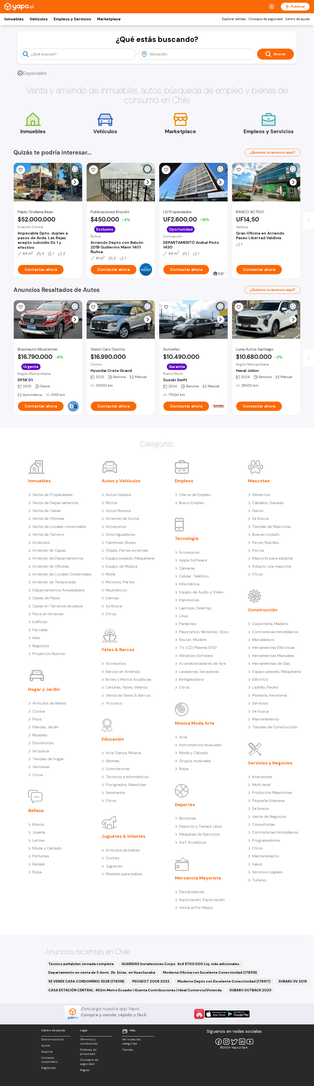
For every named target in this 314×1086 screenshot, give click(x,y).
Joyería (38, 832)
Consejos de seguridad (266, 19)
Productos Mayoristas (272, 792)
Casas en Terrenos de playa (57, 606)
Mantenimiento (265, 719)
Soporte (46, 1052)
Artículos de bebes (123, 850)
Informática (189, 584)
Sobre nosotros (52, 1039)
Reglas (85, 1070)
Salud (257, 864)
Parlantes (187, 623)
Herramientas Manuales (273, 655)
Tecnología (186, 538)
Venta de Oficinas (48, 518)
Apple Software (193, 560)
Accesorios (116, 526)
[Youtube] (250, 1042)
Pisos (37, 719)
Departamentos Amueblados (58, 590)
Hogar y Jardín (44, 689)
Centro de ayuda (297, 19)
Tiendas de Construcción (275, 727)
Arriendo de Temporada (54, 582)
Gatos (257, 510)
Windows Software (196, 655)
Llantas (112, 598)
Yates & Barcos (118, 650)
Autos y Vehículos (121, 481)
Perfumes (40, 856)
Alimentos (261, 494)
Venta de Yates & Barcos (128, 695)
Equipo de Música (121, 566)
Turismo (259, 880)
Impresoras (189, 599)
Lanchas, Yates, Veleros (127, 687)
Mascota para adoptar (272, 558)
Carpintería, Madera (270, 623)
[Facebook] (218, 1042)
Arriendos (41, 542)
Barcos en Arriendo (123, 671)
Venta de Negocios (269, 816)
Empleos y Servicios (72, 19)
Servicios (260, 703)
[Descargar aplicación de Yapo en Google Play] (238, 1014)
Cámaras (187, 568)
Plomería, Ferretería (269, 695)
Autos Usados (118, 494)
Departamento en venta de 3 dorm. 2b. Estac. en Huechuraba (101, 972)
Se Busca (114, 606)
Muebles (39, 735)
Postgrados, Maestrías (126, 784)
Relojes (38, 864)
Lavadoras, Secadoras (199, 671)
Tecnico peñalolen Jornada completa (81, 964)
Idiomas (112, 760)
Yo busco (114, 703)
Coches (112, 858)
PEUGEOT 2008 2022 (151, 981)
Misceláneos (263, 639)
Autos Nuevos (118, 510)
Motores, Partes (120, 582)
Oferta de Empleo (195, 494)
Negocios (40, 645)
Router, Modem (193, 639)
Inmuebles (14, 19)
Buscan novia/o (265, 534)
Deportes (185, 805)
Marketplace (109, 19)
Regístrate (48, 1068)
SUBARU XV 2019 (292, 981)
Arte (183, 737)
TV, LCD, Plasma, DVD (198, 647)
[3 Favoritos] (166, 307)
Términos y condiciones (89, 1041)
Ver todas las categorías (131, 1041)
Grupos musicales (195, 760)
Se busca (40, 751)
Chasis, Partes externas (127, 550)
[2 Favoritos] (93, 169)
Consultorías (263, 824)
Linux (183, 615)
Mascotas (259, 481)
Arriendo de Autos (122, 518)
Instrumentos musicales (200, 744)
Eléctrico (260, 679)
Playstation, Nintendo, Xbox (204, 631)
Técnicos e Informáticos (127, 776)
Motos (112, 502)
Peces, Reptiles (265, 542)
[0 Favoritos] (166, 169)
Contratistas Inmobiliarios (275, 631)
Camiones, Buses (121, 542)
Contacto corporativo (49, 1060)
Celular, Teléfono (194, 576)
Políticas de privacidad (88, 1052)
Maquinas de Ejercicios (199, 834)
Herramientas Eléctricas (273, 647)
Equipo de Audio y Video (201, 592)
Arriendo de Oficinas (50, 566)
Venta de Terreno (48, 534)
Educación (113, 739)
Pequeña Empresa (268, 800)
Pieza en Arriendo (48, 613)
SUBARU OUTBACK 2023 (250, 990)
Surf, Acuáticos (192, 842)
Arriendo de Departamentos (57, 558)
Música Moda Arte (194, 723)
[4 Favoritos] (20, 169)
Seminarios (115, 792)
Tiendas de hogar (48, 758)
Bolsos (38, 824)
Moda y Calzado (47, 848)
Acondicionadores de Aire (202, 663)
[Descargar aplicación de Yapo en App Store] (216, 1014)
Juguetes (114, 866)
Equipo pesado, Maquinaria (130, 558)
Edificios (39, 621)
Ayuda (45, 1045)
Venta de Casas (46, 510)
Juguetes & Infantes (123, 836)
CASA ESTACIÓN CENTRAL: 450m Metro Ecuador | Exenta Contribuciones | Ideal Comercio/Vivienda (135, 990)
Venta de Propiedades (52, 494)
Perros (258, 550)
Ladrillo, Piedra (265, 687)
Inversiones (262, 776)
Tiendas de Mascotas (271, 526)
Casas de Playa (46, 598)
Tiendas (127, 1050)
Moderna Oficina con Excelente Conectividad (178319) (210, 972)
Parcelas (40, 629)
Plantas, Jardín (45, 727)
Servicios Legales (267, 872)
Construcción (262, 610)
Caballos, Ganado (268, 502)
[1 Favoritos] (93, 307)
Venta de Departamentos (55, 502)
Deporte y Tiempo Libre (200, 826)
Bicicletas (187, 818)
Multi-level (261, 784)
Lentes (38, 840)
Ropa (37, 872)
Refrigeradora (191, 679)
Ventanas (41, 766)
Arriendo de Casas (49, 550)
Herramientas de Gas (271, 663)
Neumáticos (116, 590)
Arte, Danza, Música (123, 752)
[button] (74, 182)
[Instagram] (226, 1042)
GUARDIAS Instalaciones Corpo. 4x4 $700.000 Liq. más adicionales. (180, 964)
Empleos (184, 481)
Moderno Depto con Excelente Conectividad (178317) (224, 981)
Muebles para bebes (124, 874)
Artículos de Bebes (49, 703)
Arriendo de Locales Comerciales (62, 574)
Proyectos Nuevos (48, 653)
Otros (37, 774)
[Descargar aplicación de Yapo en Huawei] (199, 1014)
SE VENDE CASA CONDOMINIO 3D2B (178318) (86, 981)
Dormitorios (43, 743)
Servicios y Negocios (270, 763)
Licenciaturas (118, 768)
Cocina (38, 711)
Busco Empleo (191, 502)
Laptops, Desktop (195, 608)
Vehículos (39, 19)
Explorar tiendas (234, 19)
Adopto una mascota (271, 566)
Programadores (266, 840)
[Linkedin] (242, 1042)
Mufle (111, 574)
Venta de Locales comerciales (59, 526)
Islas (36, 637)
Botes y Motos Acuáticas (128, 679)
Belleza (36, 810)
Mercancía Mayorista (198, 878)
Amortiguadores (120, 534)
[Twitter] (234, 1042)
